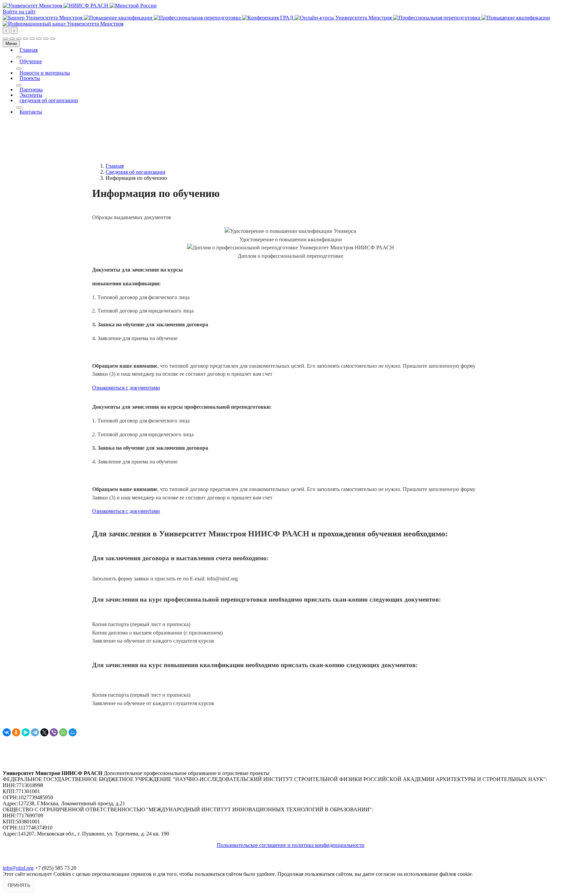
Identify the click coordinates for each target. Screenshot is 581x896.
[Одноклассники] (16, 732)
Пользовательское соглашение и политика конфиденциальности (290, 845)
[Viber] (54, 732)
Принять (19, 885)
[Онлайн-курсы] (344, 18)
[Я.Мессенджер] (26, 732)
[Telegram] (35, 732)
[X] (44, 732)
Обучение (31, 61)
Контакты (31, 112)
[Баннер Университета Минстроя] (43, 18)
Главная (29, 50)
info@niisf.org (18, 868)
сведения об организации (49, 100)
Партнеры (31, 89)
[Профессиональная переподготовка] (198, 18)
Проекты (30, 78)
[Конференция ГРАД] (268, 18)
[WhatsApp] (63, 732)
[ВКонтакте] (7, 732)
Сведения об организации (135, 172)
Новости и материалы (45, 73)
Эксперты (31, 95)
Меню (11, 43)
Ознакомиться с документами (126, 388)
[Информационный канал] (63, 24)
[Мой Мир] (73, 732)
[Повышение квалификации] (119, 18)
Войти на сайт (19, 11)
